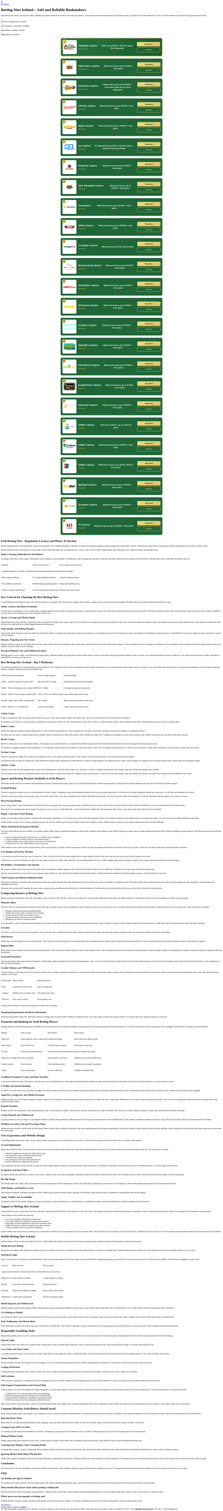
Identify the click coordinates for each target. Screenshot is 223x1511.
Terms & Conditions (19, 1507)
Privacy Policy (6, 1507)
